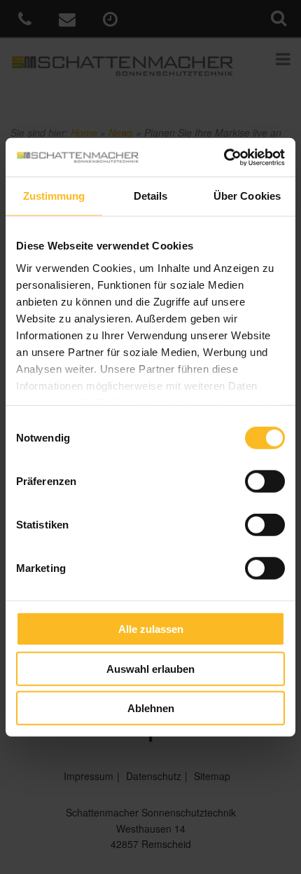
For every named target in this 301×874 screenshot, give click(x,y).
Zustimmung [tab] (54, 196)
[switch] (265, 481)
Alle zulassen (150, 629)
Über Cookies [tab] (247, 196)
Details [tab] (151, 196)
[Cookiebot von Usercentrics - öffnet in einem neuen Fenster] (223, 157)
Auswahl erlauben (150, 668)
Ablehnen (150, 708)
